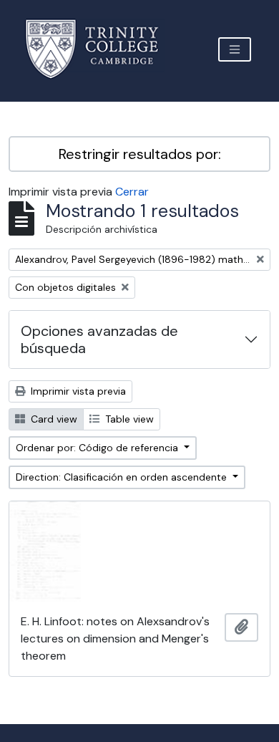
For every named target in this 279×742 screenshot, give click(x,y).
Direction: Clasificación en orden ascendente (123, 477)
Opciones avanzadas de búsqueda (99, 339)
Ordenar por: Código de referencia (98, 447)
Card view (52, 419)
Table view (128, 419)
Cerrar (132, 191)
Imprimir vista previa (77, 391)
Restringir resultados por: (140, 154)
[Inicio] (100, 49)
